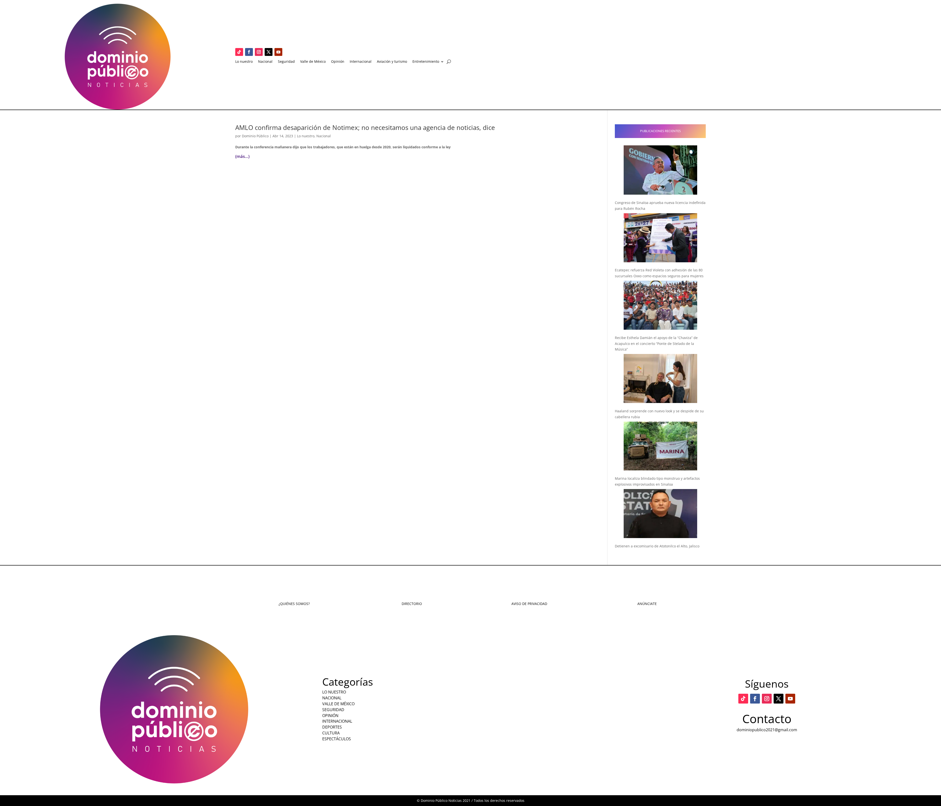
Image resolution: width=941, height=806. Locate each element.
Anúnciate (647, 603)
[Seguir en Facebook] (249, 52)
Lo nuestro (244, 62)
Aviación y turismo (392, 62)
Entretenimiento (425, 62)
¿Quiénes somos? (294, 603)
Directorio (412, 603)
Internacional (360, 62)
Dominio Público (255, 136)
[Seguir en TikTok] (239, 52)
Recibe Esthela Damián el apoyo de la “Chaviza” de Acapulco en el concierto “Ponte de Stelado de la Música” (656, 343)
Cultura (331, 733)
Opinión (337, 62)
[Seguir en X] (268, 52)
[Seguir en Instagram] (259, 52)
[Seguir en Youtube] (278, 52)
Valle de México (313, 62)
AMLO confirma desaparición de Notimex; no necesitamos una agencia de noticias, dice (365, 127)
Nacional (265, 62)
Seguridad (286, 62)
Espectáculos (336, 739)
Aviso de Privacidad (529, 603)
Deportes (332, 727)
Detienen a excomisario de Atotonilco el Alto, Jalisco (657, 546)
